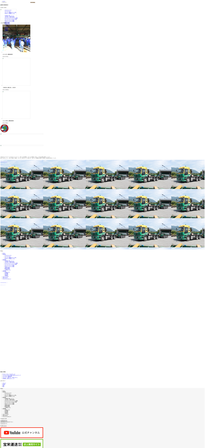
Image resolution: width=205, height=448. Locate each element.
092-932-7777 (32, 2)
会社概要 (6, 28)
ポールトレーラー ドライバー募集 (11, 263)
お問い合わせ (5, 32)
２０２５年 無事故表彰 (7, 376)
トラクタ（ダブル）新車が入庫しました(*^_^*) (12, 375)
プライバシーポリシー (7, 33)
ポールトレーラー (8, 10)
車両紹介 (4, 254)
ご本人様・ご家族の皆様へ (10, 16)
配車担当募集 (7, 23)
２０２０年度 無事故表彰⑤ (8, 120)
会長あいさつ (7, 272)
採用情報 (4, 14)
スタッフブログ (6, 31)
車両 (3, 385)
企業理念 (6, 30)
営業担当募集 (7, 22)
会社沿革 (6, 29)
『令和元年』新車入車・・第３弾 (9, 87)
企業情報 (4, 25)
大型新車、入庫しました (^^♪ (8, 378)
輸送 (3, 386)
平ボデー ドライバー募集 (9, 21)
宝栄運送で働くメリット (9, 15)
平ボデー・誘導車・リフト (10, 13)
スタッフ (4, 383)
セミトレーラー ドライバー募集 (11, 19)
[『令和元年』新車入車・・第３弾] (16, 85)
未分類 (4, 384)
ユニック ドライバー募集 (9, 20)
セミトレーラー (8, 11)
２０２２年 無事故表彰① (8, 54)
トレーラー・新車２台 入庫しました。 (10, 377)
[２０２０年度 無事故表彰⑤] (16, 118)
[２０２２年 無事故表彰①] (16, 52)
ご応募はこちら (8, 24)
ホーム (4, 7)
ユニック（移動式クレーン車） (11, 12)
